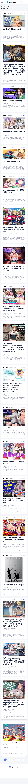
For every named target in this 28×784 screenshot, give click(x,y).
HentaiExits (5, 367)
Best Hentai (12, 2)
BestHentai (15, 767)
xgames (4, 13)
